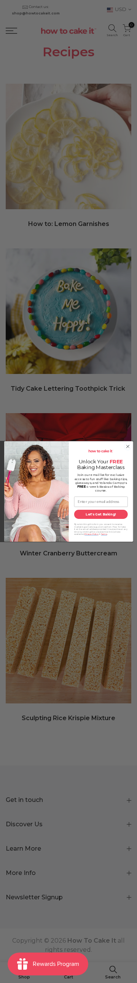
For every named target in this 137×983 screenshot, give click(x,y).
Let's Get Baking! (101, 514)
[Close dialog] (127, 446)
